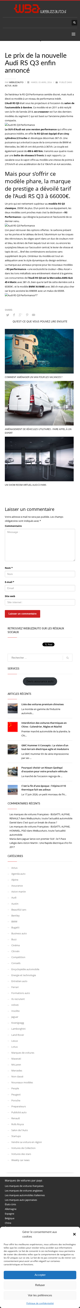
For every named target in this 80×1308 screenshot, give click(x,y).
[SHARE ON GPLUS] (20, 315)
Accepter (40, 1274)
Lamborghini (18, 1028)
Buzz (14, 939)
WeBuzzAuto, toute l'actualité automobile (49, 818)
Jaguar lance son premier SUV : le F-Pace (44, 838)
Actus (8, 86)
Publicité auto (19, 1112)
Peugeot (16, 1094)
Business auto (19, 933)
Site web (10, 596)
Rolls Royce (17, 1124)
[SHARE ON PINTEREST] (27, 315)
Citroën (15, 951)
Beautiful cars (18, 909)
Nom (9, 568)
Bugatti (15, 927)
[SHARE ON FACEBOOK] (14, 315)
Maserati (16, 1058)
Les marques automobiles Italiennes (25, 1195)
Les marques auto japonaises (21, 1200)
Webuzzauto (16, 82)
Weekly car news (20, 1160)
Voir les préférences (40, 1295)
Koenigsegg (17, 1022)
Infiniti (15, 1005)
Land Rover (17, 1035)
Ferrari (15, 987)
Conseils (15, 963)
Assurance (17, 885)
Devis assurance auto (40, 681)
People (15, 1088)
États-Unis (10, 1204)
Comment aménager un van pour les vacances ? (33, 377)
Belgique (9, 1218)
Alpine (14, 879)
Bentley (15, 915)
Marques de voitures (22, 1052)
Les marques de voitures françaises (24, 1186)
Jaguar (14, 1016)
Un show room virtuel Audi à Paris (25, 484)
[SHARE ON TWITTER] (7, 315)
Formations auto (20, 993)
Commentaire (13, 526)
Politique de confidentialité (40, 1303)
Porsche (15, 1100)
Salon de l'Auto (19, 1130)
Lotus (14, 1046)
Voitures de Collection (23, 1148)
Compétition (18, 957)
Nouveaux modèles (22, 1082)
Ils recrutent (18, 999)
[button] (74, 1234)
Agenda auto (18, 873)
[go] (67, 658)
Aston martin (18, 891)
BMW (14, 921)
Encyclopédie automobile (25, 969)
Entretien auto (19, 981)
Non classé (17, 1076)
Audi (14, 86)
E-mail (9, 582)
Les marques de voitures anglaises (24, 1190)
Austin (14, 903)
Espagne (9, 1213)
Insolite (15, 1011)
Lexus (14, 1040)
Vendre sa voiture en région (26, 1142)
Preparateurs (18, 1106)
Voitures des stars (21, 1154)
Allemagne (10, 1209)
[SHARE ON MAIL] (33, 315)
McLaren (16, 1064)
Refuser (40, 1285)
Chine (8, 1223)
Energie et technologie (23, 975)
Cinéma (15, 945)
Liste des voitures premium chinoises (42, 704)
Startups (16, 1136)
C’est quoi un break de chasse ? (40, 822)
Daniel (12, 822)
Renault (15, 1118)
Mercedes (16, 1070)
